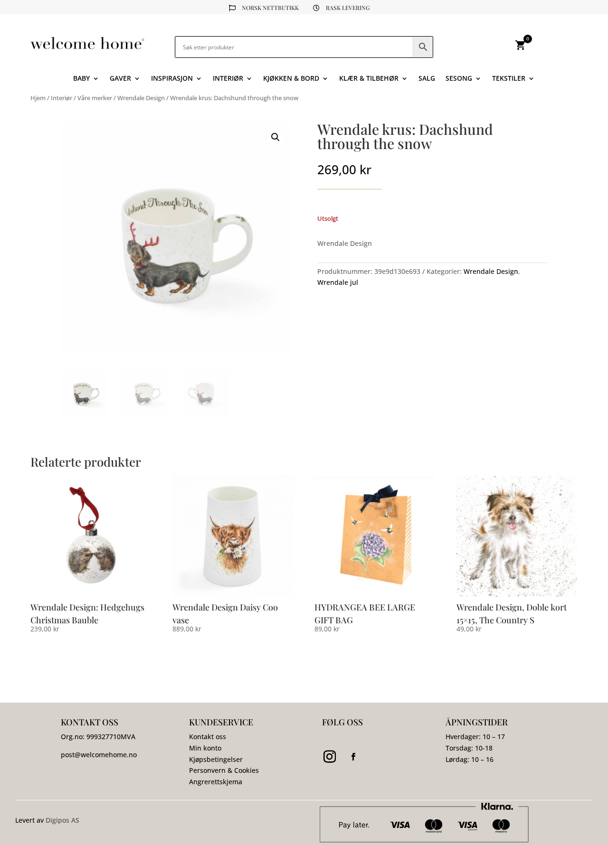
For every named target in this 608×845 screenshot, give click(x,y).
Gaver (120, 79)
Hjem (38, 98)
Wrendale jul (337, 282)
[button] (275, 137)
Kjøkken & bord (291, 79)
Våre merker (94, 98)
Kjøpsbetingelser (216, 759)
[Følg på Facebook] (353, 756)
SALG (426, 79)
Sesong (459, 79)
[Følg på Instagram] (329, 756)
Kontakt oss (207, 736)
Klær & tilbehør (369, 79)
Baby (81, 79)
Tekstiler (508, 79)
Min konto (205, 747)
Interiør (228, 79)
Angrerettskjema (215, 781)
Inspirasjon (172, 79)
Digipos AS (62, 820)
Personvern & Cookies (224, 770)
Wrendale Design (141, 98)
